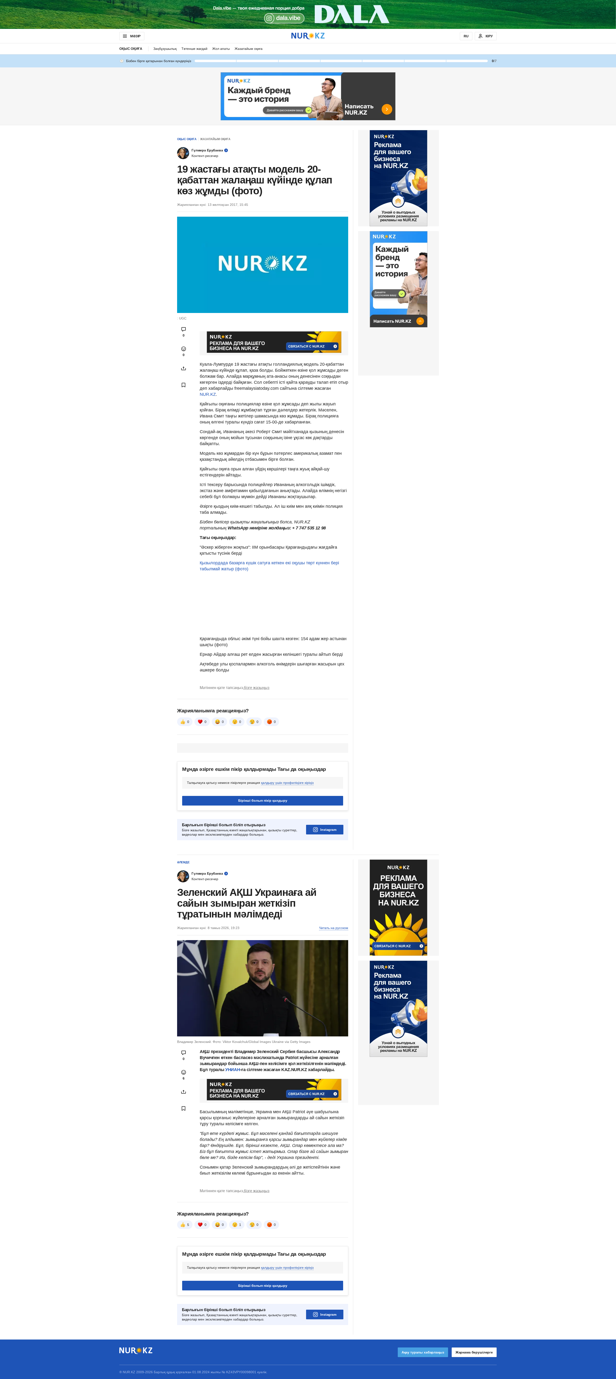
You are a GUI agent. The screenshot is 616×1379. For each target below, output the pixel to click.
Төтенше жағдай (194, 49)
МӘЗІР (135, 36)
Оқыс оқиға (130, 49)
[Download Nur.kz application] (308, 14)
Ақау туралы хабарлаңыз (423, 1352)
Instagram (328, 830)
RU (466, 36)
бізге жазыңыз (256, 688)
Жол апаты (221, 49)
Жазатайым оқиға (249, 49)
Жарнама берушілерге (474, 1352)
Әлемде (183, 862)
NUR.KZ (208, 394)
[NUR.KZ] (308, 36)
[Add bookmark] (184, 385)
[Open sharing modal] (183, 368)
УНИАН (232, 1069)
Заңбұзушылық (165, 49)
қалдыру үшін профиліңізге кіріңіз (287, 783)
